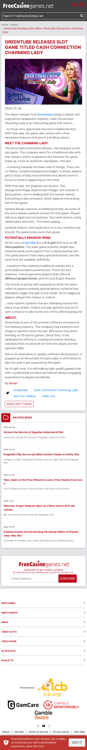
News (14, 24)
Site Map (79, 731)
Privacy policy (61, 731)
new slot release (24, 396)
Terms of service (38, 731)
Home (4, 24)
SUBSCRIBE (67, 578)
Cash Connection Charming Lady (56, 390)
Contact (19, 731)
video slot (48, 396)
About (6, 731)
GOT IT (77, 742)
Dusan (13, 383)
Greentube (45, 114)
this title (30, 242)
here (41, 746)
